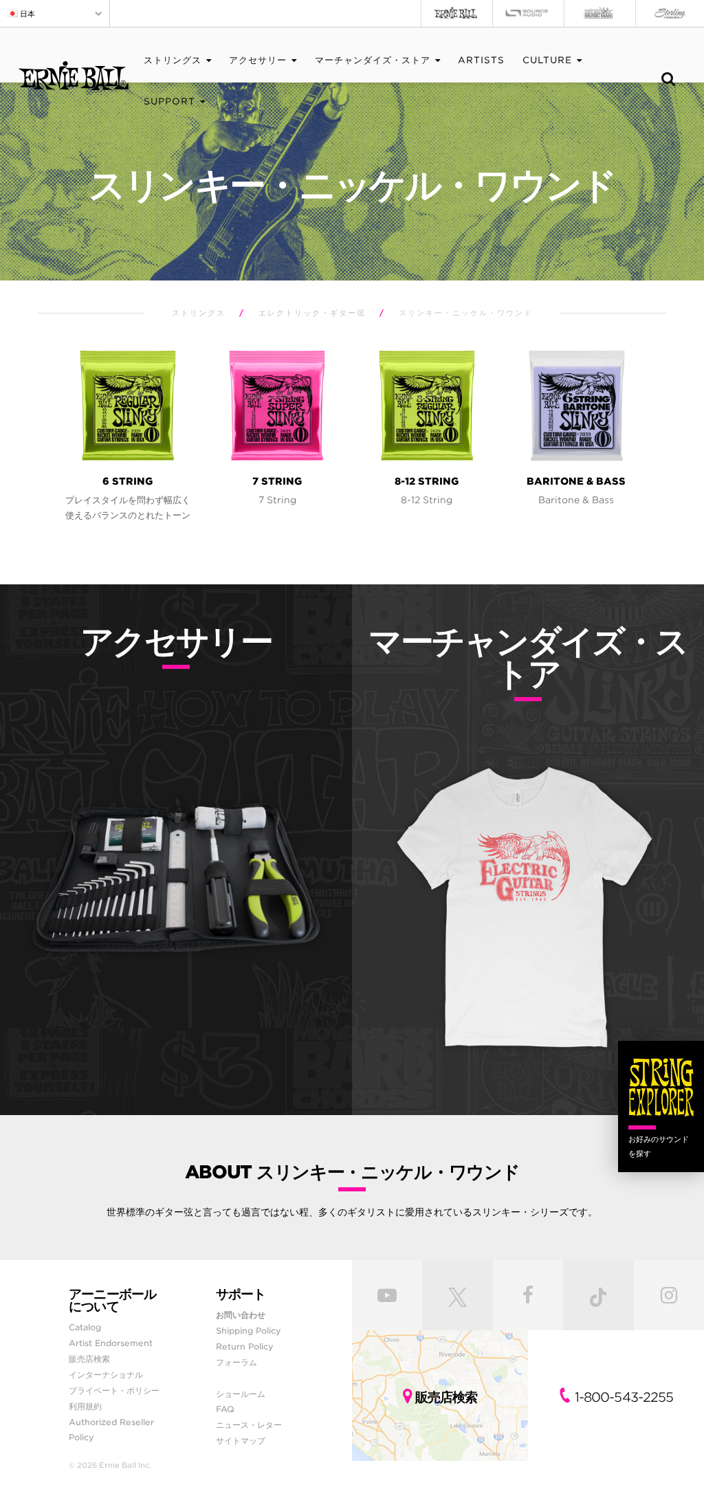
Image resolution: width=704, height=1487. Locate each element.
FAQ (225, 1409)
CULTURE (547, 60)
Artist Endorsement (111, 1343)
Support (169, 101)
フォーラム (236, 1362)
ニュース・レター (249, 1425)
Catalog (85, 1327)
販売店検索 (89, 1359)
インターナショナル (106, 1374)
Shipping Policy (248, 1330)
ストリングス (172, 60)
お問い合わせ (240, 1315)
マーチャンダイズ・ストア (372, 60)
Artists (481, 60)
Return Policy (245, 1346)
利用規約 (85, 1406)
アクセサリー (258, 60)
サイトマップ (240, 1440)
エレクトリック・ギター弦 (312, 313)
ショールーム (240, 1394)
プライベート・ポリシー (114, 1390)
